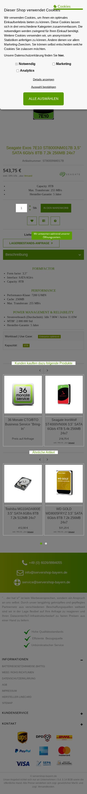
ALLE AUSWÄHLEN (43, 98)
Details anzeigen (43, 79)
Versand (71, 443)
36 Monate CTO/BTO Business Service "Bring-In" (23, 424)
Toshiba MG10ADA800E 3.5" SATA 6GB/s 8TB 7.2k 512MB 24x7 (23, 513)
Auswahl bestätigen (43, 86)
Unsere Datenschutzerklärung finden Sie (34, 55)
